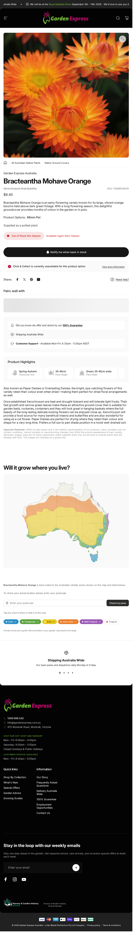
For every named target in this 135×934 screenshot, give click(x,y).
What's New (11, 782)
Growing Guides (13, 798)
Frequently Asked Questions (47, 784)
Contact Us (43, 812)
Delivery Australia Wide (47, 792)
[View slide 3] (68, 673)
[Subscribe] (75, 867)
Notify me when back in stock (68, 252)
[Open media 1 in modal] (122, 39)
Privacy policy (93, 925)
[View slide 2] (64, 673)
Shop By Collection (15, 777)
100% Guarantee (46, 799)
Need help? (122, 279)
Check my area (118, 602)
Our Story (42, 777)
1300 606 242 (15, 718)
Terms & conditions (112, 925)
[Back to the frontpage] (5, 163)
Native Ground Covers (57, 162)
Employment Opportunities (45, 806)
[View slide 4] (72, 673)
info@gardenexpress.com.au (24, 722)
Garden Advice (12, 792)
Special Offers (12, 787)
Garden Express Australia (20, 173)
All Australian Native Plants (25, 162)
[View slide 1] (60, 673)
